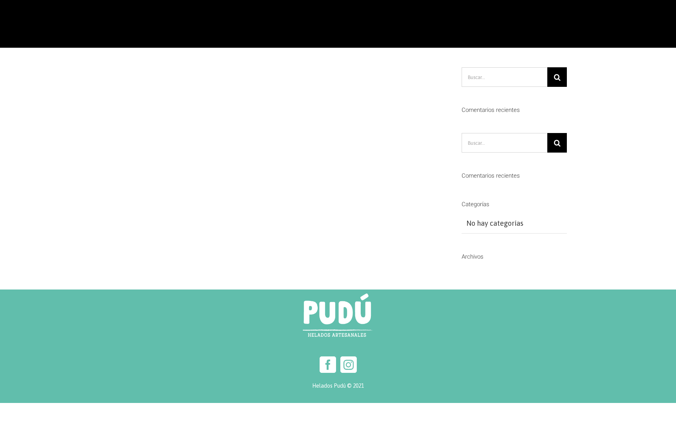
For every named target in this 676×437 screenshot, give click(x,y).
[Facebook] (328, 364)
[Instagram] (348, 364)
